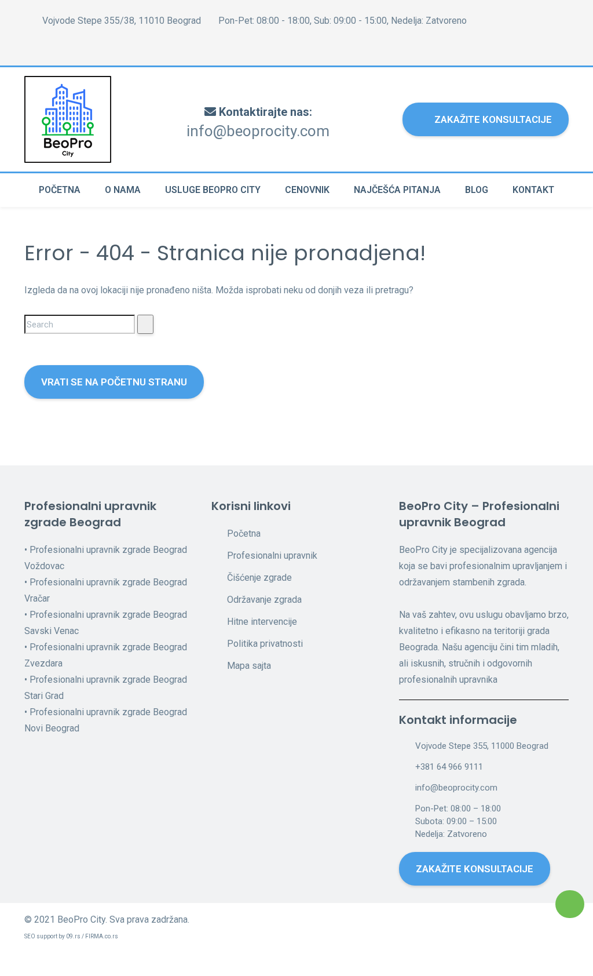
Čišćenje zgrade (259, 577)
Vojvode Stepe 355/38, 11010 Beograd (120, 20)
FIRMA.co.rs (101, 936)
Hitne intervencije (262, 621)
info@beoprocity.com (258, 131)
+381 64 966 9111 (449, 767)
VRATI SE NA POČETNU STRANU (114, 382)
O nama (123, 189)
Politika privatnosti (265, 643)
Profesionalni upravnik (272, 555)
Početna (59, 189)
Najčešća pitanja (397, 189)
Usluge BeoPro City (213, 189)
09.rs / (75, 936)
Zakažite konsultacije (493, 119)
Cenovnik (307, 189)
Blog (476, 189)
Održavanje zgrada (264, 599)
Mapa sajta (249, 665)
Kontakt (533, 189)
